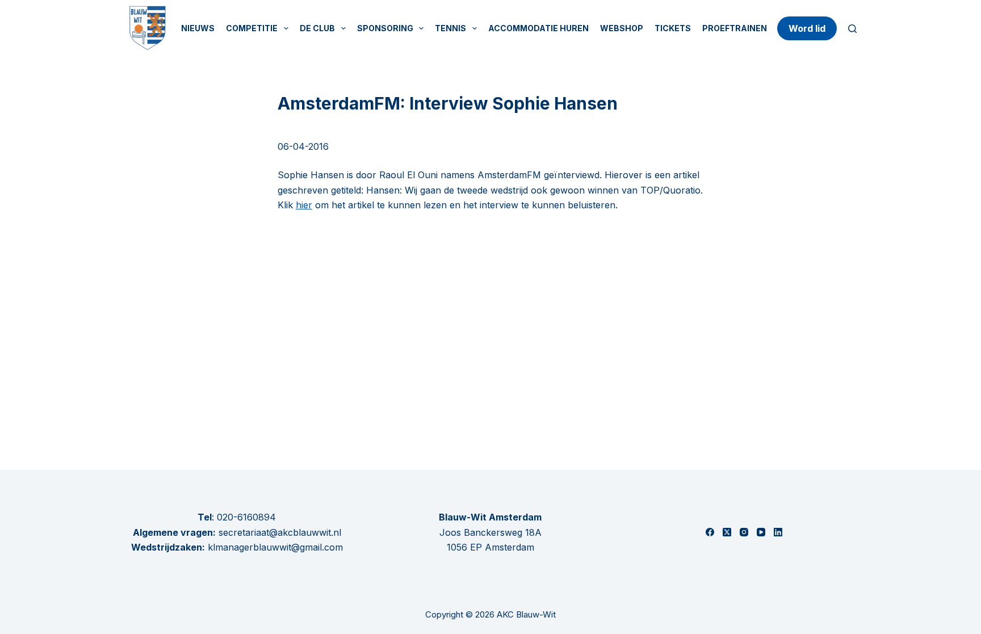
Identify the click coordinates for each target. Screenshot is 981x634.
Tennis (450, 28)
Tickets (673, 28)
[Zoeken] (852, 28)
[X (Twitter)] (727, 532)
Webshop (621, 28)
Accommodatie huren (538, 28)
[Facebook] (710, 532)
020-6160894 (246, 517)
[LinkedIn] (778, 532)
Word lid (807, 28)
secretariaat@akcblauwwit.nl (278, 532)
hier (304, 205)
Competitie (252, 28)
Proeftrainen (734, 28)
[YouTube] (761, 532)
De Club (317, 28)
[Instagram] (744, 532)
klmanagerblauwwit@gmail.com (275, 547)
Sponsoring (385, 28)
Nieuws (198, 28)
